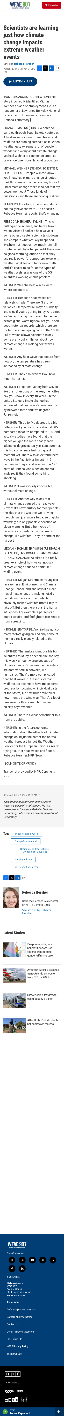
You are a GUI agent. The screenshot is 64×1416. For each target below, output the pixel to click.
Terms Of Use (14, 1354)
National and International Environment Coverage (34, 850)
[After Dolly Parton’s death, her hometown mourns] (14, 1025)
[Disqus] (32, 1100)
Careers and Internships (19, 1317)
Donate (53, 5)
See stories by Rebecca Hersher (37, 911)
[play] (5, 1411)
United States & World (27, 833)
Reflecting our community (21, 1309)
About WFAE (13, 1302)
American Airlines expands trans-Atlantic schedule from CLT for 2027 (43, 973)
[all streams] (59, 1411)
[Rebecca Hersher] (11, 897)
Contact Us (13, 1324)
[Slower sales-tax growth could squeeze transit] (14, 1000)
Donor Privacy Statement (20, 1331)
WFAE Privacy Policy (17, 1346)
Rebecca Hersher (24, 63)
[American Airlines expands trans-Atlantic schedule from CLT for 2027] (14, 975)
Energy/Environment (26, 841)
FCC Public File (14, 1339)
